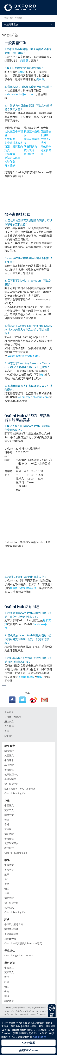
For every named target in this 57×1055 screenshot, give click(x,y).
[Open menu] (52, 18)
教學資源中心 (11, 774)
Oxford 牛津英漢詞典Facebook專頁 (23, 943)
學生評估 (9, 950)
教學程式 (9, 848)
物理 (6, 888)
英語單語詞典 (11, 933)
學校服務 (9, 769)
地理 (6, 879)
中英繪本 (9, 760)
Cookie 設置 (28, 1042)
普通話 (7, 829)
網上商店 (9, 721)
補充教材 (9, 834)
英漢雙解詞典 (11, 929)
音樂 (6, 824)
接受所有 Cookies (28, 1050)
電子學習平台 (11, 783)
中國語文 (9, 805)
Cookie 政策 (39, 1036)
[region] (28, 1036)
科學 (6, 893)
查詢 (6, 731)
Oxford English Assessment (19, 955)
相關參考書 (10, 938)
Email (44, 699)
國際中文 (9, 815)
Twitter (22, 699)
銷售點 (24, 60)
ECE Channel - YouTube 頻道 (19, 788)
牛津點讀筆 (10, 779)
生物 (6, 884)
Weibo (33, 699)
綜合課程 (9, 750)
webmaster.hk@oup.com (20, 94)
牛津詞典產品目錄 (13, 924)
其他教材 (9, 765)
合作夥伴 (9, 726)
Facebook (12, 699)
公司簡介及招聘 (12, 716)
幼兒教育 (9, 1000)
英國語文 (9, 755)
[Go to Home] (20, 7)
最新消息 (9, 712)
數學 (6, 819)
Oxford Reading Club (15, 793)
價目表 (40, 79)
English (8, 735)
